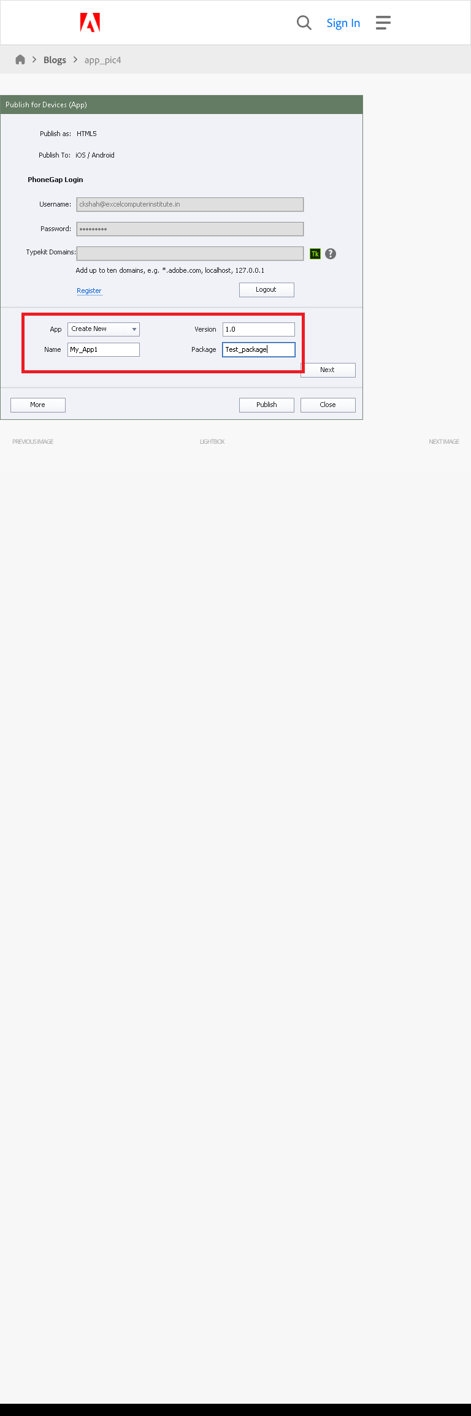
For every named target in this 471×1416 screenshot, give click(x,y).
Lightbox (212, 441)
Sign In (344, 22)
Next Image (444, 441)
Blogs (55, 59)
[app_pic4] (181, 416)
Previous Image (32, 441)
